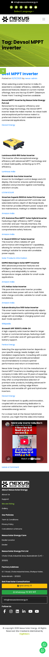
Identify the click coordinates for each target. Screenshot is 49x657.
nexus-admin (31, 78)
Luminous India (8, 171)
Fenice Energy (8, 344)
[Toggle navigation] (43, 19)
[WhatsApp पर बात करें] (44, 644)
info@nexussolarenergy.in (26, 2)
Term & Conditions (10, 519)
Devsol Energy (8, 125)
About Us (6, 494)
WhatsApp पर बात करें (25, 592)
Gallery (5, 508)
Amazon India (8, 213)
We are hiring (8, 503)
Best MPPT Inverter (20, 73)
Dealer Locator (8, 540)
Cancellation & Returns (12, 529)
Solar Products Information (14, 258)
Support (5, 499)
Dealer (4, 544)
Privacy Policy (7, 524)
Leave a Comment (10, 467)
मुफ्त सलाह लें (25, 586)
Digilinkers (24, 634)
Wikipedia (6, 323)
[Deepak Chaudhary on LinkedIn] (24, 612)
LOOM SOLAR (8, 192)
